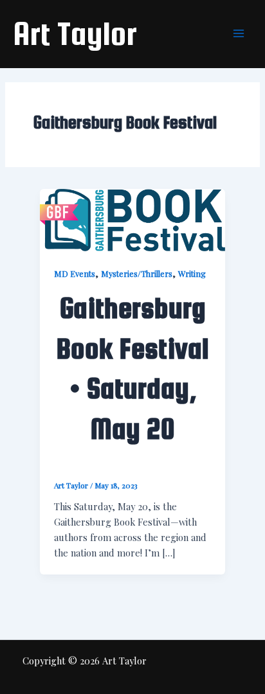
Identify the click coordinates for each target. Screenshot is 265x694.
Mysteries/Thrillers (136, 273)
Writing (192, 273)
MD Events (74, 273)
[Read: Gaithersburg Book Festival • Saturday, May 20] (132, 218)
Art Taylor (75, 33)
